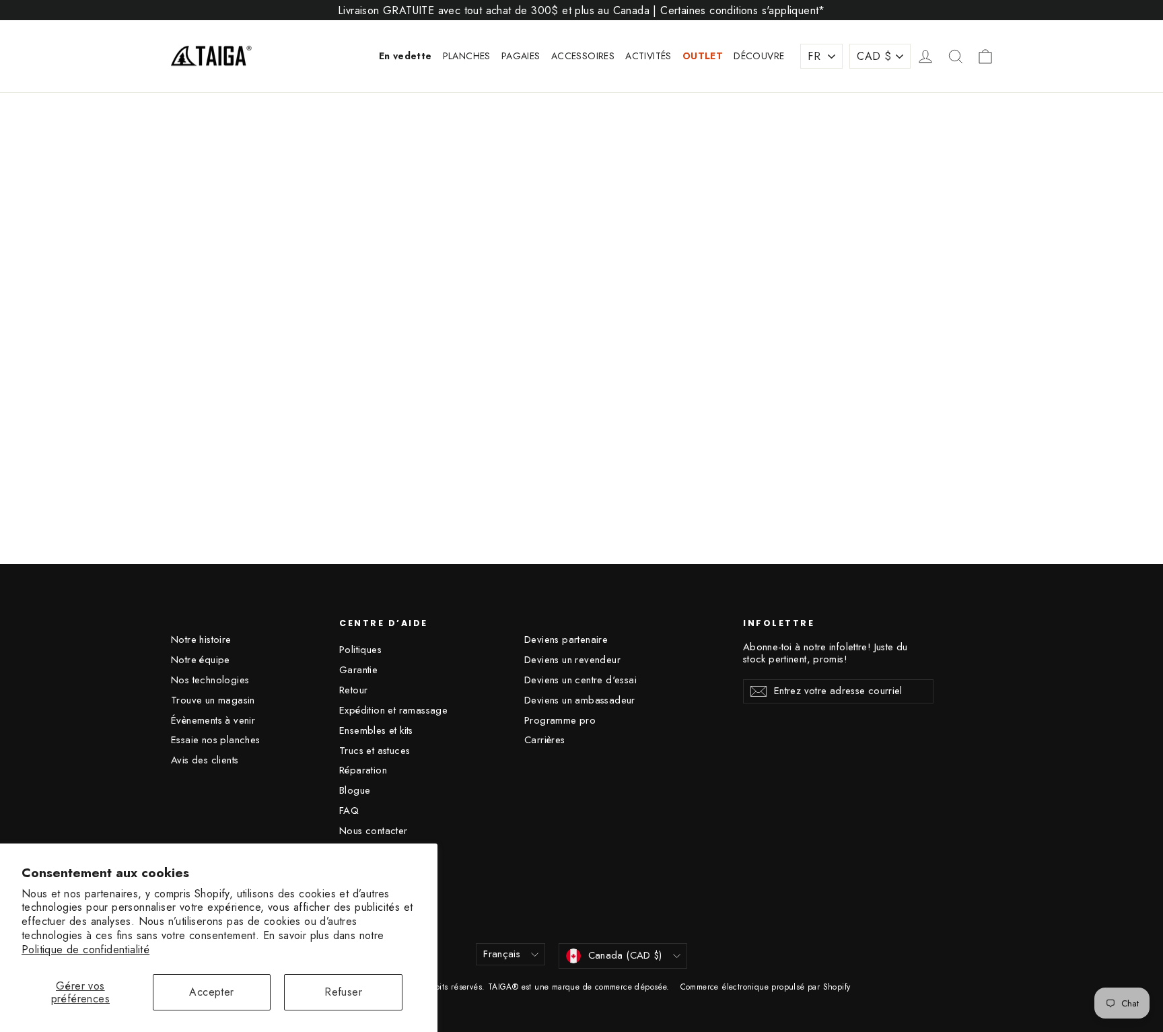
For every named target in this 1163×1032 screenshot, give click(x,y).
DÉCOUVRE (759, 56)
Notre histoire (201, 639)
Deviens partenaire (566, 639)
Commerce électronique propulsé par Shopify (765, 987)
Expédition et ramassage (393, 710)
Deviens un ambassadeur (579, 700)
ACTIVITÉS (648, 56)
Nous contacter (373, 830)
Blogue (354, 790)
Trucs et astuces (374, 750)
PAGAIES (520, 56)
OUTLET (702, 56)
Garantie (358, 669)
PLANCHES (467, 56)
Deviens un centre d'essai (580, 680)
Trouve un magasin (213, 700)
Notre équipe (200, 659)
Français (501, 954)
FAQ (349, 810)
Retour (353, 690)
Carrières (544, 739)
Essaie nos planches (215, 739)
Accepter (211, 992)
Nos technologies (210, 680)
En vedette (405, 56)
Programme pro (560, 720)
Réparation (363, 770)
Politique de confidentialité (85, 949)
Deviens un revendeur (572, 659)
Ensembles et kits (376, 730)
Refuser (343, 992)
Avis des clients (204, 760)
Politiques (360, 649)
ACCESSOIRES (582, 56)
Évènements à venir (213, 720)
